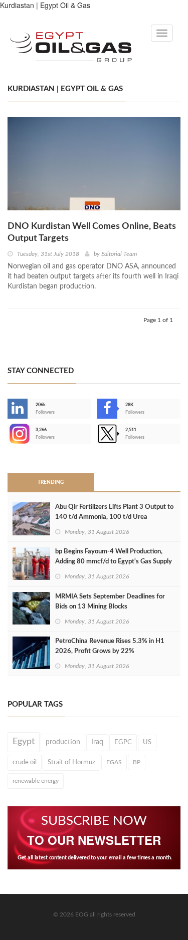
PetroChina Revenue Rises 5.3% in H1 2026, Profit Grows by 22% (109, 646)
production (63, 742)
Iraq (97, 742)
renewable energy (36, 781)
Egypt (24, 741)
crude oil (25, 762)
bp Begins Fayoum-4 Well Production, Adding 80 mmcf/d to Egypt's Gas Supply (113, 556)
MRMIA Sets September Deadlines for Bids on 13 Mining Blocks (110, 601)
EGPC (123, 742)
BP (136, 762)
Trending (51, 482)
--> (9, 434)
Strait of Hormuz (71, 762)
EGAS (114, 762)
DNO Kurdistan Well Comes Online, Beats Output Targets (92, 232)
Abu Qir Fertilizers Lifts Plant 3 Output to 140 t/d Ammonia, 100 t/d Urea (114, 512)
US (147, 742)
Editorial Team (119, 254)
